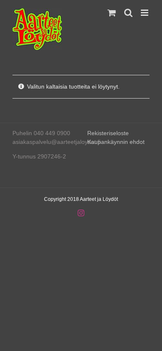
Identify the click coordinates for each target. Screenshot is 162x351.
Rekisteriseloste (108, 133)
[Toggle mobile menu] (145, 12)
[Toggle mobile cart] (112, 12)
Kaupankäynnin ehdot (116, 141)
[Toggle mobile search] (128, 12)
